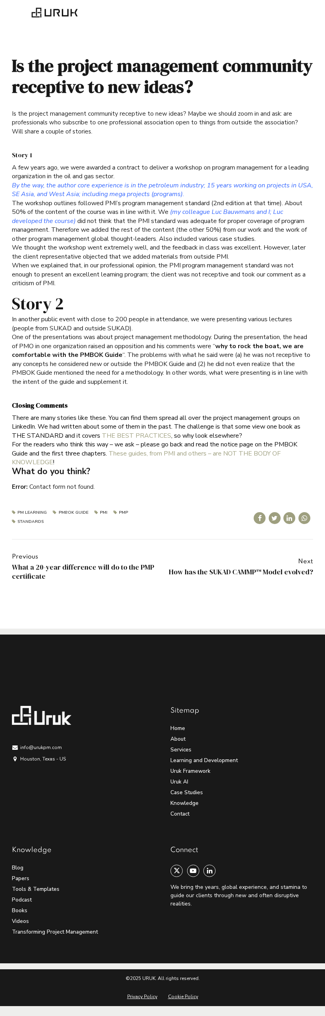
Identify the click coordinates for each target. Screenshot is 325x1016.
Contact (179, 814)
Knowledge (184, 803)
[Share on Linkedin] (289, 518)
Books (19, 910)
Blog (17, 867)
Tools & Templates (35, 889)
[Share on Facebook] (260, 518)
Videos (20, 921)
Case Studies (186, 792)
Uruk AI (179, 781)
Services (180, 749)
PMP (123, 513)
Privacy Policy (142, 996)
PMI (103, 513)
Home (177, 728)
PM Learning (32, 513)
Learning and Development (204, 760)
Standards (30, 522)
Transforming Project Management (55, 932)
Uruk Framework (190, 771)
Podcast (22, 900)
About (177, 739)
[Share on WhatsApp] (304, 518)
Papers (20, 878)
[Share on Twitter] (275, 518)
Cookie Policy (183, 996)
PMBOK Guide (73, 513)
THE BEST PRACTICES (136, 435)
